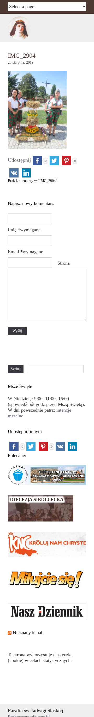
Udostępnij (19, 160)
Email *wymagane (25, 251)
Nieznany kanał (27, 632)
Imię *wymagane (24, 229)
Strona (63, 263)
